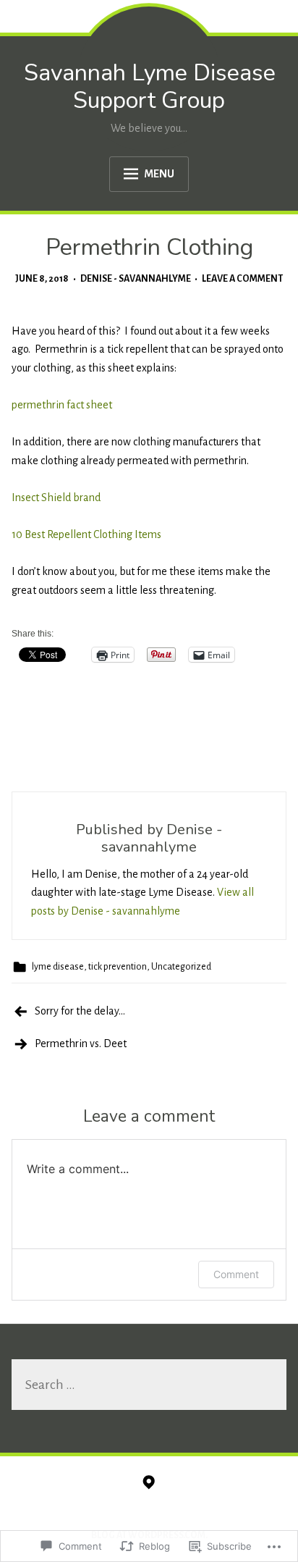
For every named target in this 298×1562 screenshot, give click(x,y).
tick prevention (117, 967)
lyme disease (58, 967)
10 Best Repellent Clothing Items (86, 534)
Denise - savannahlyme (135, 279)
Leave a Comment (242, 279)
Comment (236, 1274)
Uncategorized (181, 967)
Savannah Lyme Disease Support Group (150, 86)
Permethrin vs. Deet (81, 1043)
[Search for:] (149, 1386)
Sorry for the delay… (80, 1011)
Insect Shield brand (56, 497)
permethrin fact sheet (62, 405)
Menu (159, 174)
